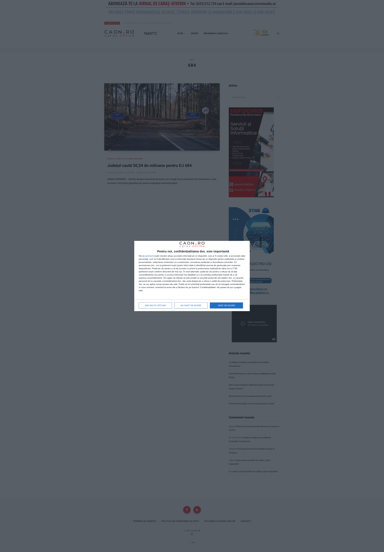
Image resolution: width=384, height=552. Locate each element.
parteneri (149, 256)
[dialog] (192, 276)
